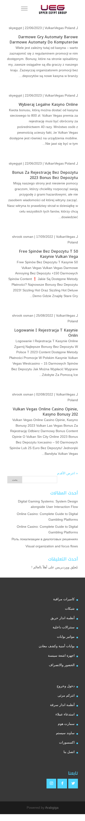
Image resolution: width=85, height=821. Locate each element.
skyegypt (15, 28)
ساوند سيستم (65, 733)
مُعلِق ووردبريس (66, 567)
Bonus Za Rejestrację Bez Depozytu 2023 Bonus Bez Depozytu (45, 175)
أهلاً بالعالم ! (39, 567)
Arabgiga (52, 807)
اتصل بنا (69, 752)
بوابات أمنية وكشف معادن (57, 646)
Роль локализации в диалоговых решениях (45, 539)
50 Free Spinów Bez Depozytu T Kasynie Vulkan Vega (48, 254)
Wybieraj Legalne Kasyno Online (48, 104)
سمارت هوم (66, 724)
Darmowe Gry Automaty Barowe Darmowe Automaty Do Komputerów (43, 39)
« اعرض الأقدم (67, 473)
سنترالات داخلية (64, 627)
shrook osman (22, 236)
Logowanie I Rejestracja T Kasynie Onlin (46, 333)
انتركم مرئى (66, 695)
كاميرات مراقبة (64, 599)
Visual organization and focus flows (52, 546)
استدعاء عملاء (65, 714)
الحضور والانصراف (62, 665)
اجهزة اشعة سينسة (61, 655)
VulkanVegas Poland (60, 28)
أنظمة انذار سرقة (62, 705)
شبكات (70, 608)
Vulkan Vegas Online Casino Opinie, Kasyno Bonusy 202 (45, 411)
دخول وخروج (66, 686)
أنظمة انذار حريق (63, 618)
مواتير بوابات (66, 636)
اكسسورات (67, 742)
